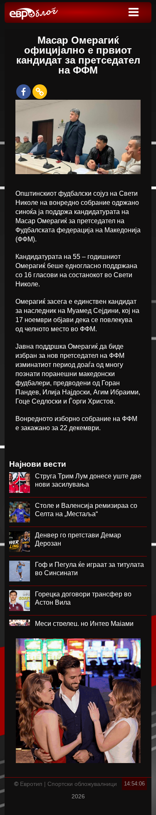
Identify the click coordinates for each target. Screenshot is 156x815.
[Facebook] (23, 91)
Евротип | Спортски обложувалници (68, 784)
